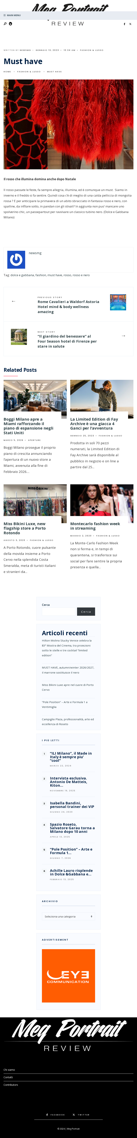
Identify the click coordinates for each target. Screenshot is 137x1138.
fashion (40, 275)
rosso (67, 275)
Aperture (34, 440)
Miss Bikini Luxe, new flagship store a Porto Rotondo (25, 528)
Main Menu (13, 15)
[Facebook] (124, 24)
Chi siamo (9, 1069)
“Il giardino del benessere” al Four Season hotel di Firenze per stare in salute (67, 339)
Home (7, 71)
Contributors (11, 1084)
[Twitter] (130, 24)
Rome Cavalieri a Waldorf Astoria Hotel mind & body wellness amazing (68, 305)
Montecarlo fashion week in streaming (95, 526)
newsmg (25, 50)
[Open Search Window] (5, 24)
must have (54, 275)
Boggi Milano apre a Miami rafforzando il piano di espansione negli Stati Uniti (28, 425)
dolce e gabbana (22, 275)
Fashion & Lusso (92, 50)
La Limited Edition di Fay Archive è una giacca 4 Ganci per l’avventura (94, 423)
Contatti (8, 1077)
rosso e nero (81, 275)
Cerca (46, 605)
